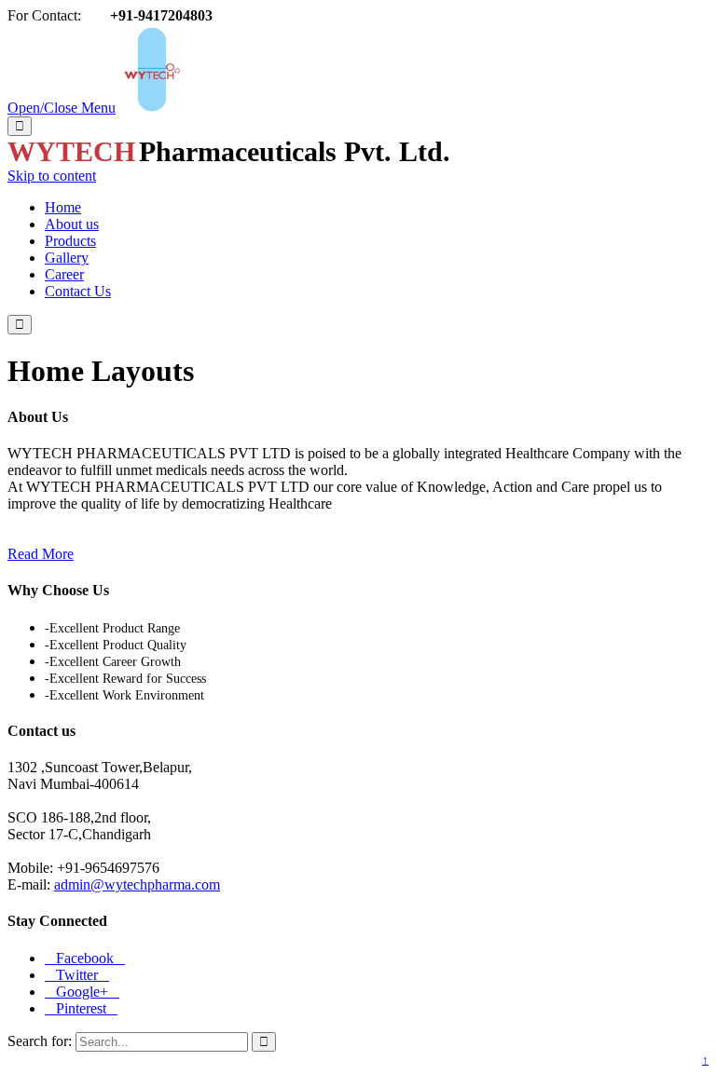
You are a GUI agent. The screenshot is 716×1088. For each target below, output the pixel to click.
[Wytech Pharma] (151, 108)
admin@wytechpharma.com (137, 884)
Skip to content (51, 176)
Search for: (39, 1041)
